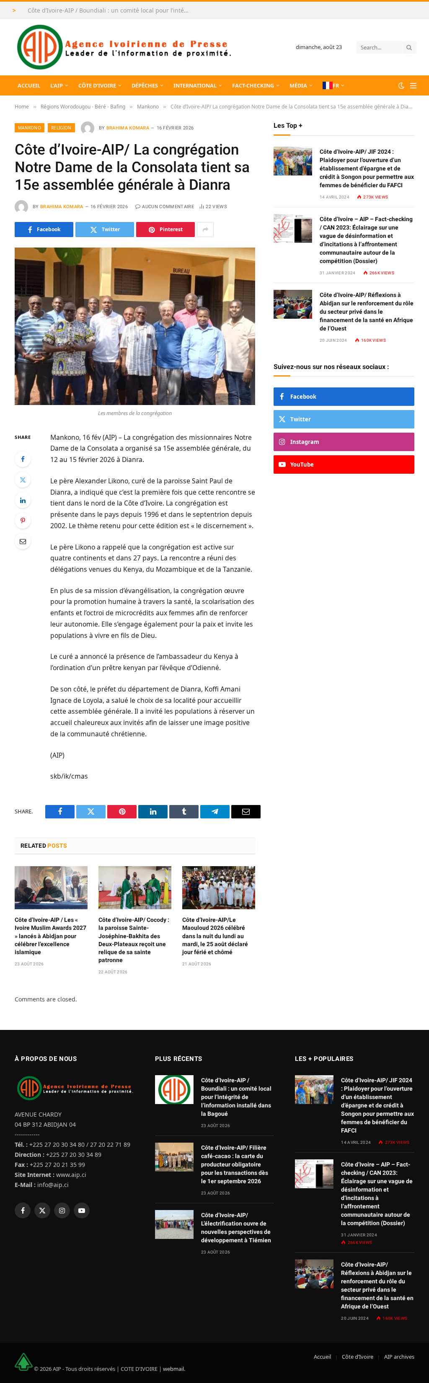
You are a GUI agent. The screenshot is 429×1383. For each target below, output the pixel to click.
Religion (61, 128)
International (195, 85)
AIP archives (399, 1356)
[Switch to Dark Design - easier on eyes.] (401, 85)
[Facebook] (23, 459)
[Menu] (413, 85)
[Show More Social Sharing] (205, 229)
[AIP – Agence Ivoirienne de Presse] (123, 47)
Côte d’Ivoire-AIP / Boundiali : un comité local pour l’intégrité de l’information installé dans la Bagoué (111, 10)
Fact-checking (253, 85)
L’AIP (56, 85)
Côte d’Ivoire (97, 85)
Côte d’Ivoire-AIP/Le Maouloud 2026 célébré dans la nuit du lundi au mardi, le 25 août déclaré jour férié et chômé (215, 935)
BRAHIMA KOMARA (128, 128)
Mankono (29, 128)
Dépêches (145, 85)
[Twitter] (23, 480)
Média (298, 85)
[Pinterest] (23, 521)
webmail (173, 1369)
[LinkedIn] (23, 500)
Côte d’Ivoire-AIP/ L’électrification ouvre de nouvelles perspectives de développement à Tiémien (236, 1228)
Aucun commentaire (168, 206)
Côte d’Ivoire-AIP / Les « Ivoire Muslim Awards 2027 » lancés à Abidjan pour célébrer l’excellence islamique (50, 935)
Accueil (29, 85)
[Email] (23, 541)
